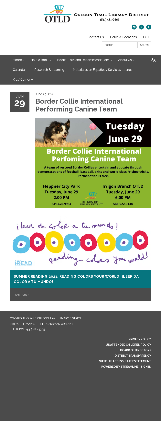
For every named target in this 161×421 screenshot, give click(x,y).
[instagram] (134, 28)
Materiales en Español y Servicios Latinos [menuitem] (103, 70)
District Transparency (133, 355)
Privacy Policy (140, 339)
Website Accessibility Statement (125, 361)
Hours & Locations (123, 37)
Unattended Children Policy (128, 344)
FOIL (146, 37)
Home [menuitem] (17, 60)
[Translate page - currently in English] (153, 60)
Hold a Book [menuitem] (39, 60)
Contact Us (96, 37)
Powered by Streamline (120, 366)
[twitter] (141, 28)
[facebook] (148, 28)
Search (144, 44)
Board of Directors (135, 350)
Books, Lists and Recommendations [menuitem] (83, 60)
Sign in (146, 366)
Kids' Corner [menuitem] (21, 79)
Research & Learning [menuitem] (49, 70)
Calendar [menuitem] (19, 70)
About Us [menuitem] (125, 60)
